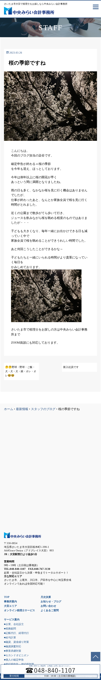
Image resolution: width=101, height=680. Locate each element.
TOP (6, 597)
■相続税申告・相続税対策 (19, 664)
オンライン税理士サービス (19, 610)
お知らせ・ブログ (51, 601)
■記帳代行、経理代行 (16, 633)
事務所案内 (10, 601)
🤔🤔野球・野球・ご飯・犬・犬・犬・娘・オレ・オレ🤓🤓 (20, 371)
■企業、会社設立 (14, 624)
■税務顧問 (10, 628)
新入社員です (71, 367)
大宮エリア (10, 605)
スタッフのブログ (43, 409)
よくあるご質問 (50, 610)
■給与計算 (10, 637)
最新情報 (22, 409)
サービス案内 (11, 619)
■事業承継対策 (12, 650)
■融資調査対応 (12, 646)
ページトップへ (95, 656)
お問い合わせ (48, 605)
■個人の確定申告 (14, 659)
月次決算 (46, 597)
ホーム (8, 409)
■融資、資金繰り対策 (16, 641)
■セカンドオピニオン (16, 655)
